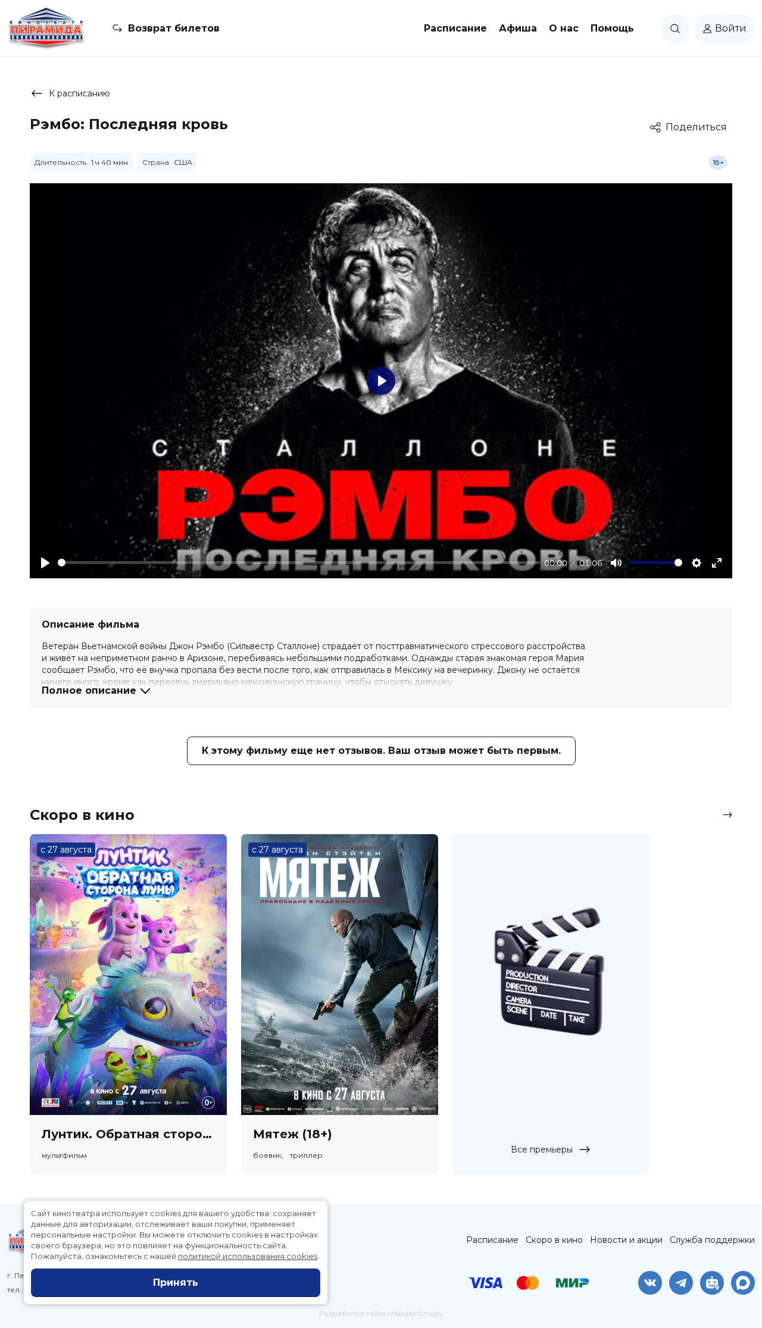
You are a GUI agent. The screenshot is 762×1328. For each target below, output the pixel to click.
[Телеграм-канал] (681, 1283)
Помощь (612, 28)
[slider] (299, 562)
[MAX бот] (743, 1283)
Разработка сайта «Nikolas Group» (381, 1313)
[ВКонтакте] (650, 1283)
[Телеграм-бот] (712, 1283)
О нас (564, 28)
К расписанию (79, 93)
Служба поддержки (712, 1240)
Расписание (455, 28)
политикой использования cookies (247, 1256)
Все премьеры (542, 1149)
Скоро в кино (554, 1240)
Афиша (518, 28)
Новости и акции (626, 1240)
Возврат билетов (174, 28)
